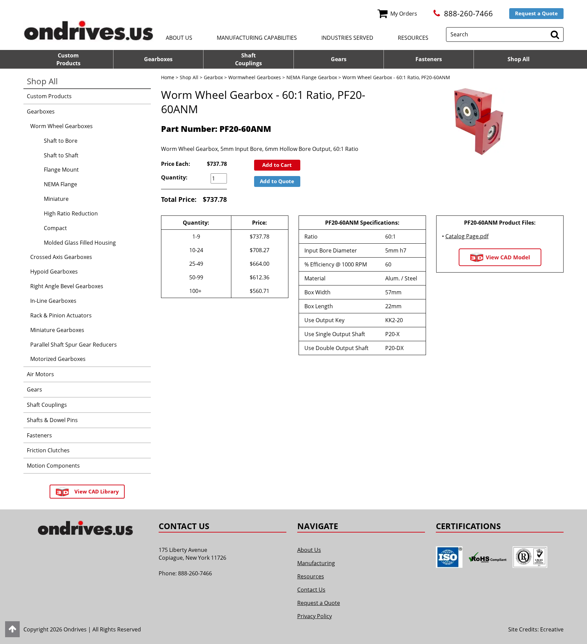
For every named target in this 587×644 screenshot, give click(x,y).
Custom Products (49, 96)
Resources (413, 37)
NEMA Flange (60, 184)
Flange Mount (61, 169)
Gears (338, 59)
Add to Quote (277, 181)
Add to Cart (277, 164)
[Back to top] (12, 629)
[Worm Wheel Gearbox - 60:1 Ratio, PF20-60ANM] (479, 122)
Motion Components (53, 465)
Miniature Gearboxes (57, 330)
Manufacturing (316, 563)
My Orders (403, 13)
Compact (55, 228)
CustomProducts (68, 59)
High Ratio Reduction (71, 213)
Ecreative (552, 629)
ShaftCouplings (248, 59)
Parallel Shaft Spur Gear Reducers (73, 344)
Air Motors (40, 374)
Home (167, 77)
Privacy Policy (314, 616)
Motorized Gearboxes (58, 359)
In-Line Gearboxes (53, 300)
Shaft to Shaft (61, 155)
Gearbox (213, 77)
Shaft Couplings (47, 404)
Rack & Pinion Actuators (61, 315)
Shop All (519, 59)
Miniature (56, 199)
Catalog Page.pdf (466, 236)
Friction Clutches (48, 450)
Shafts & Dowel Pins (52, 420)
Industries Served (347, 37)
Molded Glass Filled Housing (80, 242)
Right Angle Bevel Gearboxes (66, 286)
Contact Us (311, 589)
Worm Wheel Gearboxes (61, 126)
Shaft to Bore (60, 140)
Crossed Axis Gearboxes (61, 257)
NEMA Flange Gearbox (311, 77)
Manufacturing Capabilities (257, 37)
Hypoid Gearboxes (54, 271)
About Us (179, 37)
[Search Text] (555, 34)
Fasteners (428, 59)
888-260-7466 (468, 13)
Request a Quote (536, 13)
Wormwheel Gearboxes (254, 77)
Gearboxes (158, 59)
